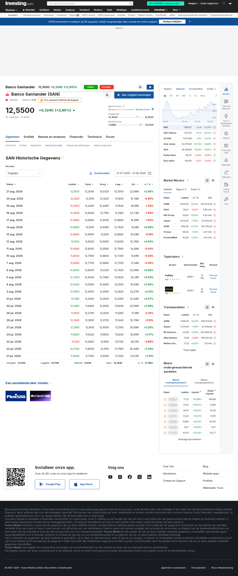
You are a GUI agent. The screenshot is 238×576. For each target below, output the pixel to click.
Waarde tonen (143, 109)
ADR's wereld (88, 15)
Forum (110, 137)
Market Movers (174, 180)
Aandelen (12, 15)
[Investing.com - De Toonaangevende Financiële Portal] (19, 3)
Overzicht (11, 145)
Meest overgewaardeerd (204, 381)
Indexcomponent (103, 145)
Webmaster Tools (213, 487)
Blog (205, 466)
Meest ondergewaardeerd (176, 381)
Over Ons (168, 466)
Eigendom (36, 145)
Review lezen (213, 276)
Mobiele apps (211, 473)
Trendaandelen (174, 307)
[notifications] (224, 3)
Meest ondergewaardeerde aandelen (178, 367)
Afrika (172, 15)
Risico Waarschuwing (222, 567)
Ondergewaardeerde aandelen (192, 15)
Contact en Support (174, 480)
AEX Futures (170, 133)
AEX (166, 127)
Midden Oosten (145, 15)
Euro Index (169, 160)
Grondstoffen (196, 89)
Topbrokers (172, 256)
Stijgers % (181, 189)
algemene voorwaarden (173, 567)
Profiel (23, 145)
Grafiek (29, 137)
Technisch (94, 137)
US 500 (167, 138)
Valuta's (168, 89)
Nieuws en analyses (52, 137)
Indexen (180, 89)
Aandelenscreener (140, 10)
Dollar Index (170, 155)
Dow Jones (169, 144)
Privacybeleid (198, 567)
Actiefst (168, 189)
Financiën (76, 137)
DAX (166, 149)
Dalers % (195, 189)
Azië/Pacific (161, 15)
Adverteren (169, 473)
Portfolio (208, 480)
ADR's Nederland (106, 15)
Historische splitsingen (78, 145)
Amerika (121, 15)
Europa (131, 15)
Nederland (49, 15)
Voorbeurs (62, 15)
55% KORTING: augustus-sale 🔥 (165, 3)
